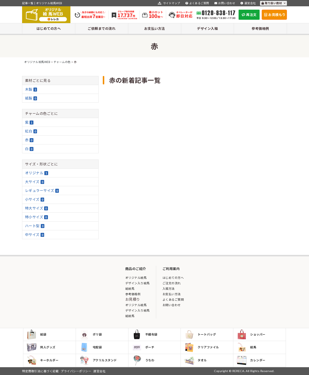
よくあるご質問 (199, 3)
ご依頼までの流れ (101, 28)
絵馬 (253, 347)
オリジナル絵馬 (136, 277)
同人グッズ (47, 347)
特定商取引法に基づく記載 (40, 371)
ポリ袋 (97, 334)
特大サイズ (36, 208)
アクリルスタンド (105, 360)
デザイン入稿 (207, 28)
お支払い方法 (154, 28)
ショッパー (257, 334)
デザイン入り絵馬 (137, 283)
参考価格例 (260, 28)
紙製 (30, 98)
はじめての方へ (49, 28)
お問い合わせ (226, 3)
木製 (30, 89)
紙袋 (43, 334)
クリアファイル (208, 347)
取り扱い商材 (274, 3)
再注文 (251, 15)
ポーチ (149, 347)
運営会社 (250, 3)
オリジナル (36, 173)
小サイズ (34, 199)
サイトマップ (171, 3)
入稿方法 (168, 288)
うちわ (149, 360)
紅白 (30, 131)
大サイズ (34, 182)
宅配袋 (97, 347)
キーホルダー (49, 360)
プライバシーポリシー (76, 371)
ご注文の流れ (171, 283)
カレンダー (257, 360)
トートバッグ (207, 334)
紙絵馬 (130, 288)
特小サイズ (36, 217)
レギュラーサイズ (41, 190)
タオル (202, 360)
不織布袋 (151, 334)
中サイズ (34, 234)
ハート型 (34, 226)
